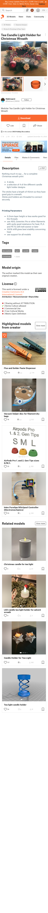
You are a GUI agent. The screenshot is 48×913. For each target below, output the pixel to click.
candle (26, 251)
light (17, 251)
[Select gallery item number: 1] (20, 363)
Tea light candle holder (15, 705)
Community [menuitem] (39, 16)
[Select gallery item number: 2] (22, 363)
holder (35, 251)
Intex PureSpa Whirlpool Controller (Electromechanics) (21, 508)
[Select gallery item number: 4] (26, 363)
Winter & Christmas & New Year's (14, 29)
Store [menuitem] (21, 16)
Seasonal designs (21, 25)
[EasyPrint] (27, 10)
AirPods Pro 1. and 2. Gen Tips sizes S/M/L (21, 461)
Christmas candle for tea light (18, 564)
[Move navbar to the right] (45, 16)
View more (40, 325)
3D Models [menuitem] (11, 16)
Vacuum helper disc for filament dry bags (21, 415)
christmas (7, 256)
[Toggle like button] (5, 372)
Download (25, 118)
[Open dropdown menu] (45, 34)
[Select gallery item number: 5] (27, 363)
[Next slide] (44, 84)
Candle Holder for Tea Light (17, 658)
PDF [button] (43, 168)
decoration (7, 251)
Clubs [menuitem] (28, 16)
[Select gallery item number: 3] (24, 363)
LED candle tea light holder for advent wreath (22, 611)
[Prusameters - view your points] (32, 10)
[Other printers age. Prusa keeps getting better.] (24, 147)
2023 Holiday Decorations (21, 131)
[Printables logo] (2, 16)
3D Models (7, 25)
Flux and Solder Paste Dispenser (20, 368)
